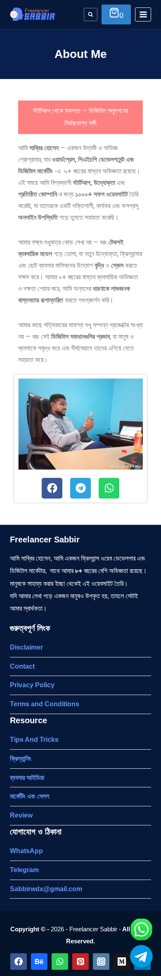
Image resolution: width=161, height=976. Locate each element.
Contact (22, 666)
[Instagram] (101, 961)
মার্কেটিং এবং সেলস (29, 796)
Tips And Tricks (34, 739)
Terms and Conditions (44, 703)
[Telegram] (80, 488)
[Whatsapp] (109, 488)
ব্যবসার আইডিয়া (27, 777)
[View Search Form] (90, 15)
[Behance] (39, 961)
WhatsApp (26, 850)
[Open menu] (143, 14)
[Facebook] (52, 488)
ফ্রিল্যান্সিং (20, 758)
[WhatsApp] (60, 961)
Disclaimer (26, 647)
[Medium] (122, 961)
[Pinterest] (80, 961)
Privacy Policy (32, 684)
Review (21, 815)
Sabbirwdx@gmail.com (46, 888)
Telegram (24, 869)
